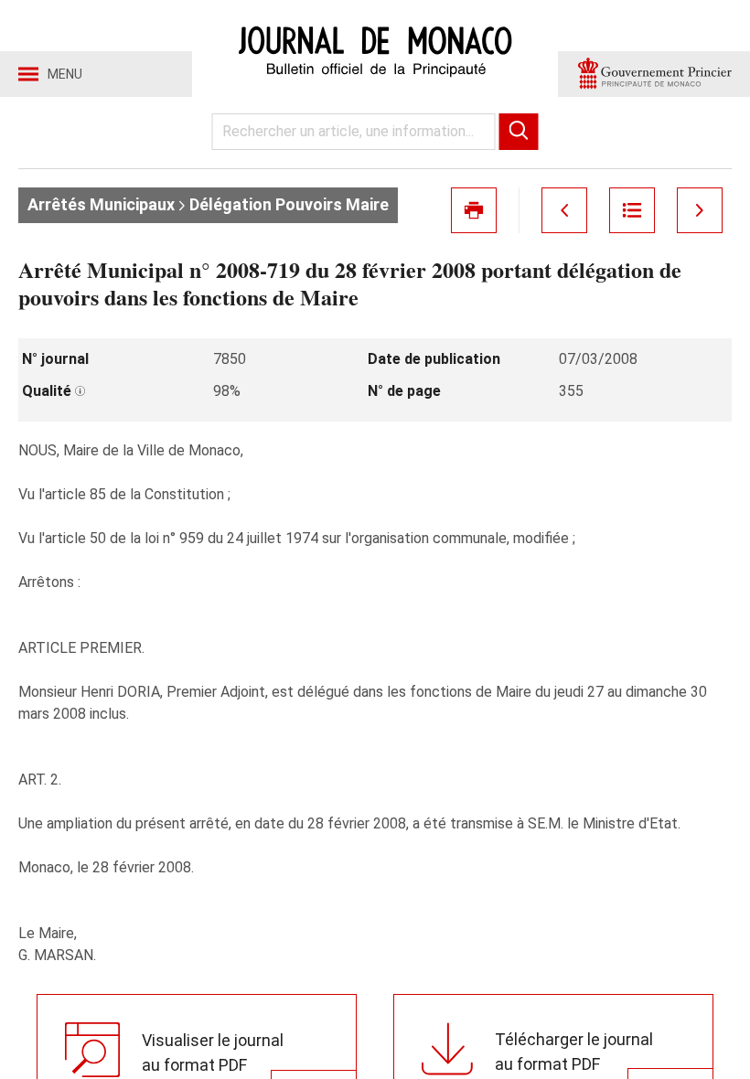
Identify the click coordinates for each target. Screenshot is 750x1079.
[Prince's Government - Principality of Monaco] (654, 74)
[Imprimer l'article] (474, 210)
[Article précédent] (564, 210)
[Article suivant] (700, 210)
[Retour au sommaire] (632, 210)
